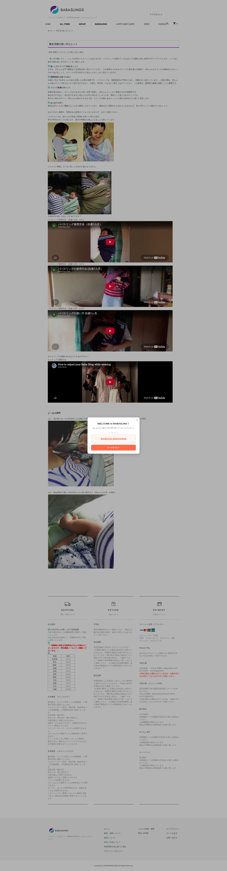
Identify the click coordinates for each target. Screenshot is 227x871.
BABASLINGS (101, 24)
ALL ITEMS (65, 24)
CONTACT (163, 24)
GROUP (82, 24)
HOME (48, 24)
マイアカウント (156, 14)
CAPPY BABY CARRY (125, 24)
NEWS (146, 24)
